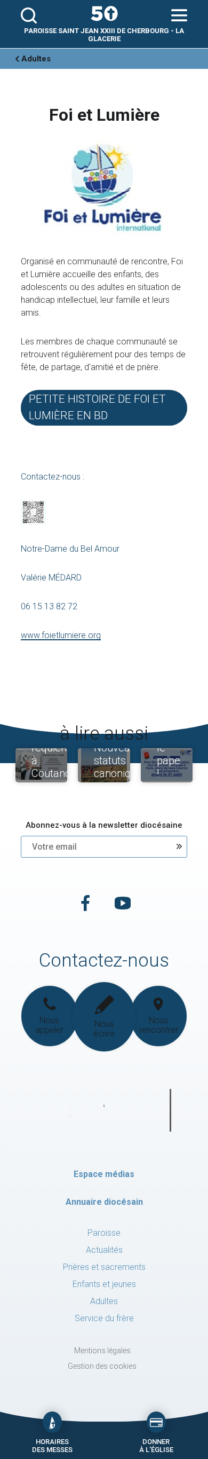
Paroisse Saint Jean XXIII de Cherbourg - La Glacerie (104, 35)
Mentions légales (102, 1350)
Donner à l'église (156, 1445)
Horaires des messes (52, 1445)
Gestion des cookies (102, 1366)
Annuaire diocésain (104, 1202)
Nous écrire (104, 1029)
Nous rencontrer (158, 1025)
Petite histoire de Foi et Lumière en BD (97, 407)
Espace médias (104, 1174)
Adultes (36, 59)
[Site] (104, 13)
